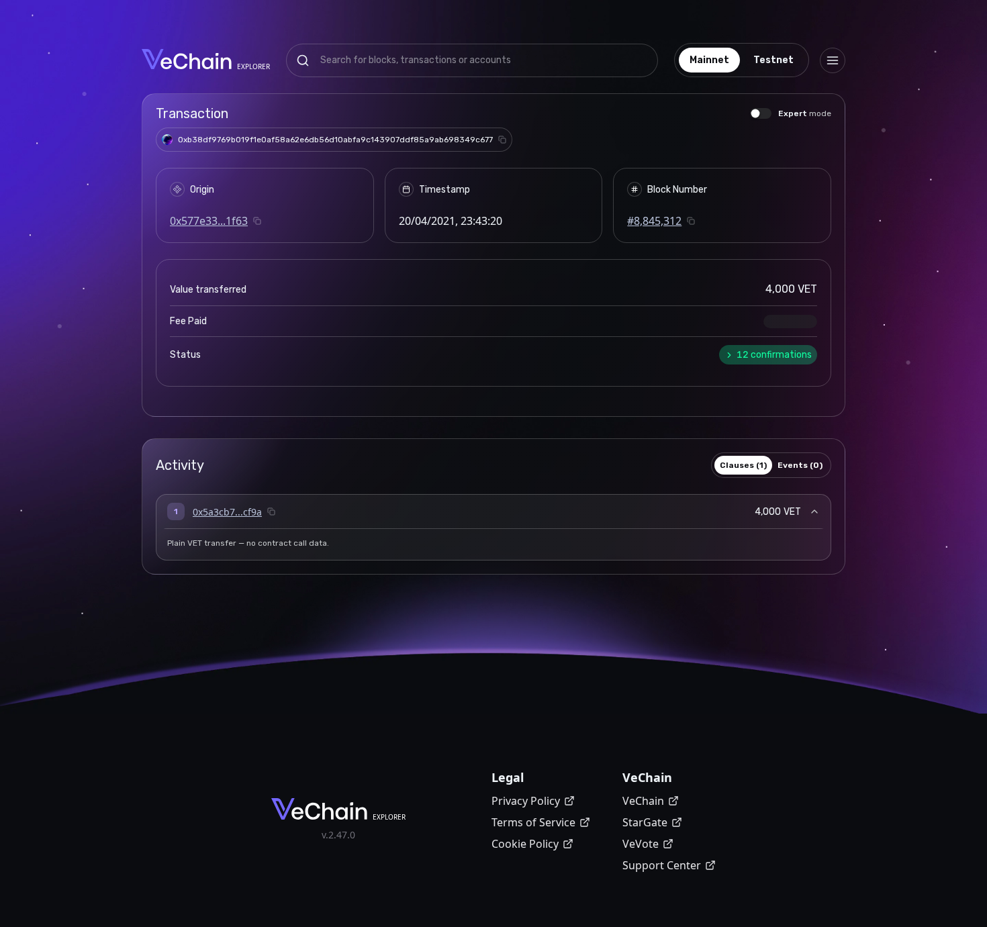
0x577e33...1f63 (209, 220)
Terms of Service (533, 822)
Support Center (661, 865)
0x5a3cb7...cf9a (227, 511)
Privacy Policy (525, 800)
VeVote (640, 843)
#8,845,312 (654, 220)
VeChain (643, 800)
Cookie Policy (525, 843)
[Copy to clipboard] (502, 140)
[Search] (303, 60)
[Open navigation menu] (832, 60)
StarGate (644, 822)
